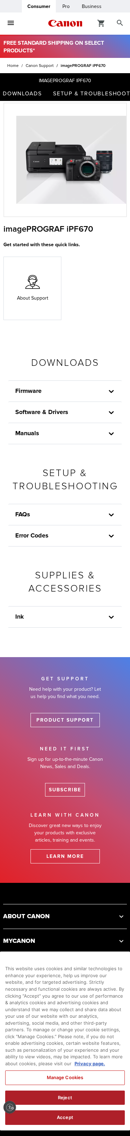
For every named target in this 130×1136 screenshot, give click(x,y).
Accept (65, 1117)
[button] (111, 617)
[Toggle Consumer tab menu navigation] (10, 23)
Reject (65, 1097)
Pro (66, 6)
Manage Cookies (65, 1077)
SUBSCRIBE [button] (65, 790)
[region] (65, 1041)
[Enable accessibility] (9, 1107)
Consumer (38, 6)
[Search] (120, 23)
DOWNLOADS (22, 93)
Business (92, 6)
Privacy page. (90, 1063)
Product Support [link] (65, 720)
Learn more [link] (65, 856)
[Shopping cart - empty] (101, 22)
